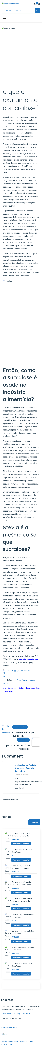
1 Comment (12, 756)
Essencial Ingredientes (28, 659)
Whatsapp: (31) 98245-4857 (20, 670)
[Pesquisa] (37, 10)
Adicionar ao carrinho (21, 844)
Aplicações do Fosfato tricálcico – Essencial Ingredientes (25, 768)
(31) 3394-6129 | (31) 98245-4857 (16, 1014)
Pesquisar (6, 817)
